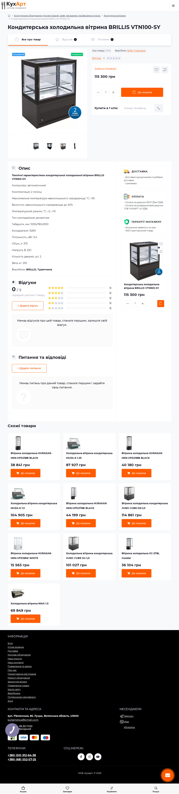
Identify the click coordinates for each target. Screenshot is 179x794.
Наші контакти (16, 662)
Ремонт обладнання (19, 678)
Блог (10, 643)
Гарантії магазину (147, 221)
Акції (10, 701)
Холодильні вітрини (115, 15)
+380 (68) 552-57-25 (22, 759)
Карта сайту (14, 689)
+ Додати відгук (28, 305)
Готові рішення (16, 647)
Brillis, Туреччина (136, 50)
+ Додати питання (29, 368)
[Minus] (98, 92)
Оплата (138, 196)
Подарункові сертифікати (22, 697)
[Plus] (113, 92)
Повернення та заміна (20, 666)
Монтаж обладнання (19, 654)
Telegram (129, 716)
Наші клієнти (15, 658)
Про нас (12, 670)
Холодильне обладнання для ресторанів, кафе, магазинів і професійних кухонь (57, 15)
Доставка (140, 171)
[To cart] (160, 303)
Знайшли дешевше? (106, 68)
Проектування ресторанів (22, 674)
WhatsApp (129, 727)
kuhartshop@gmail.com (23, 719)
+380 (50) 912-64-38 (22, 755)
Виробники (14, 693)
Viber (126, 721)
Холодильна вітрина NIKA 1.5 (29, 603)
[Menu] (173, 5)
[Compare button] (164, 69)
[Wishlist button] (156, 69)
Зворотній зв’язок (17, 681)
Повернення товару (18, 685)
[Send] (159, 108)
